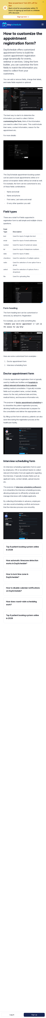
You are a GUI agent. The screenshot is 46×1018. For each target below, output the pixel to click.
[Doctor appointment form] (23, 441)
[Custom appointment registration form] (23, 98)
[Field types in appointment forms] (23, 292)
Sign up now (22, 17)
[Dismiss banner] (43, 2)
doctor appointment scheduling (28, 402)
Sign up (34, 1015)
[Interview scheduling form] (23, 525)
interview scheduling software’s (28, 487)
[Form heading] (23, 341)
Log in (12, 1015)
